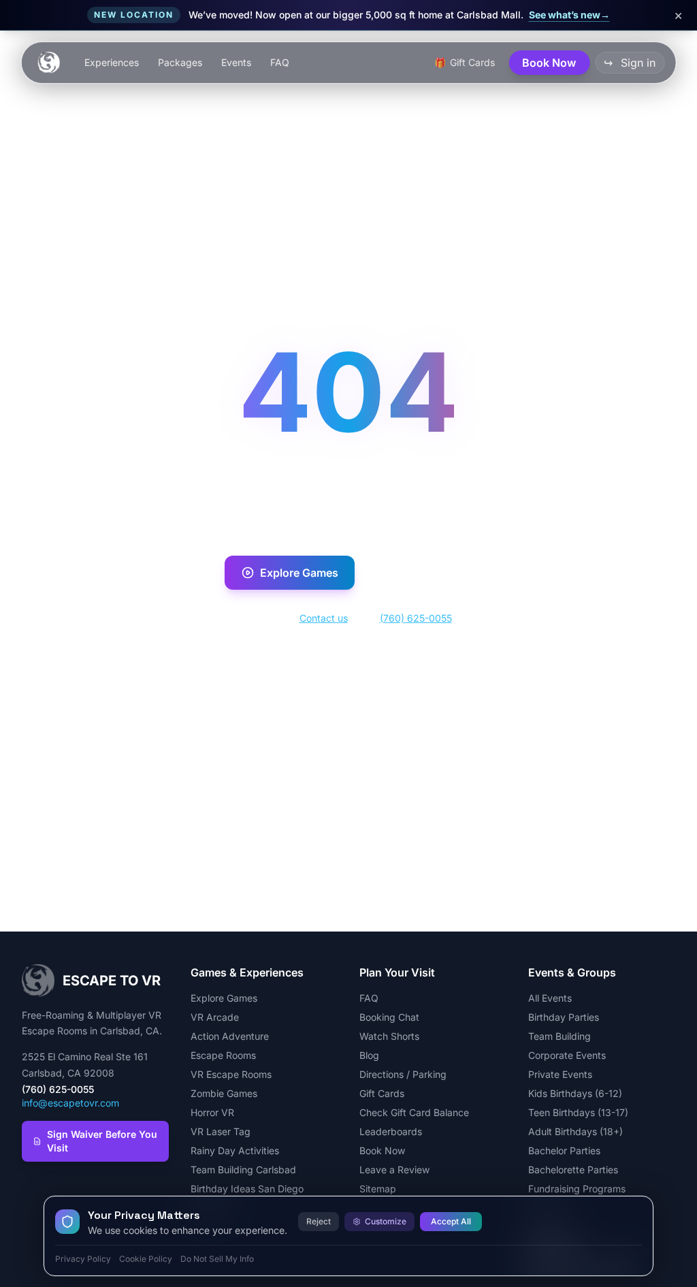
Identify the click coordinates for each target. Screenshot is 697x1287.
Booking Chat (389, 1017)
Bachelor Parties (564, 1150)
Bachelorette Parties (573, 1169)
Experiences (111, 62)
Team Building (559, 1036)
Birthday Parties (563, 1017)
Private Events (560, 1074)
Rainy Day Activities (235, 1150)
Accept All (451, 1221)
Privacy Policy (83, 1259)
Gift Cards (381, 1093)
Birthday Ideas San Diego (247, 1188)
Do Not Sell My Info (217, 1259)
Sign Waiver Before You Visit (102, 1141)
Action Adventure (230, 1036)
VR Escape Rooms (231, 1074)
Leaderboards (390, 1131)
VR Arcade (215, 1017)
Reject (318, 1221)
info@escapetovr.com (70, 1103)
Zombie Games (224, 1093)
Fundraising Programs (577, 1188)
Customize (385, 1221)
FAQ (279, 62)
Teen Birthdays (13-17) (578, 1112)
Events (236, 62)
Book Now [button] (549, 62)
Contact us (323, 618)
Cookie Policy (145, 1259)
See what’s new (569, 14)
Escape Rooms (223, 1055)
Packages (180, 62)
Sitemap (377, 1188)
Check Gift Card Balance (414, 1112)
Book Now (428, 572)
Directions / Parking (403, 1074)
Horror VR (212, 1112)
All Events (550, 998)
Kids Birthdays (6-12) (575, 1093)
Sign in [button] (629, 62)
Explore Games (299, 572)
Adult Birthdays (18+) (575, 1131)
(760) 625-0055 (416, 618)
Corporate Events (567, 1055)
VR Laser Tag (220, 1131)
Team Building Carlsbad (243, 1169)
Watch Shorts (389, 1036)
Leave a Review (394, 1169)
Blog (369, 1055)
